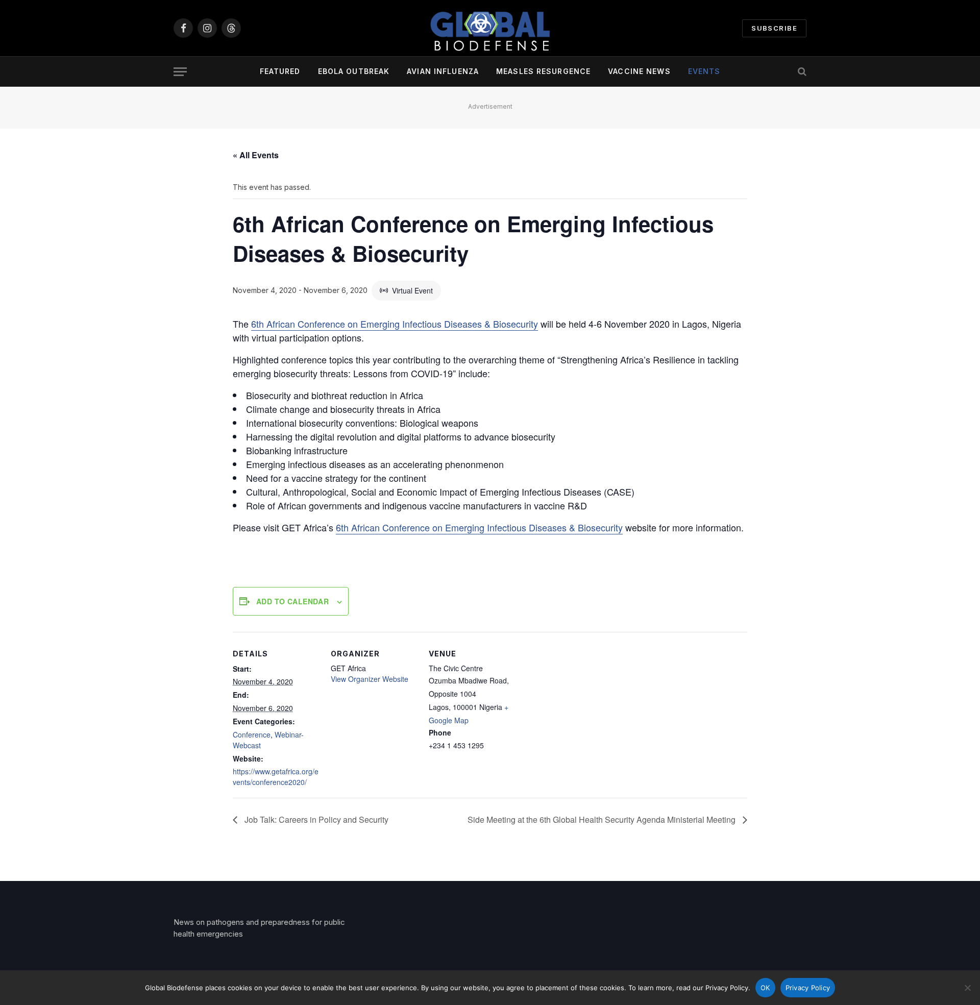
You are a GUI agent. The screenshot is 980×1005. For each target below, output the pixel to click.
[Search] (801, 71)
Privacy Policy (808, 988)
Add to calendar (292, 601)
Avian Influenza (443, 71)
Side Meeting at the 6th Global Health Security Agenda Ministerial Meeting (603, 819)
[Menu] (180, 71)
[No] (967, 988)
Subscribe (774, 28)
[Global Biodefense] (489, 28)
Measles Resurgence (543, 71)
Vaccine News (639, 71)
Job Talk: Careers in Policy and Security (315, 819)
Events (704, 71)
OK (765, 988)
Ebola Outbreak (354, 71)
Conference (252, 734)
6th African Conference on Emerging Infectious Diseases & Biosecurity (394, 323)
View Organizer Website (369, 679)
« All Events (256, 155)
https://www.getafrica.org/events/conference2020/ (275, 776)
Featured (280, 71)
